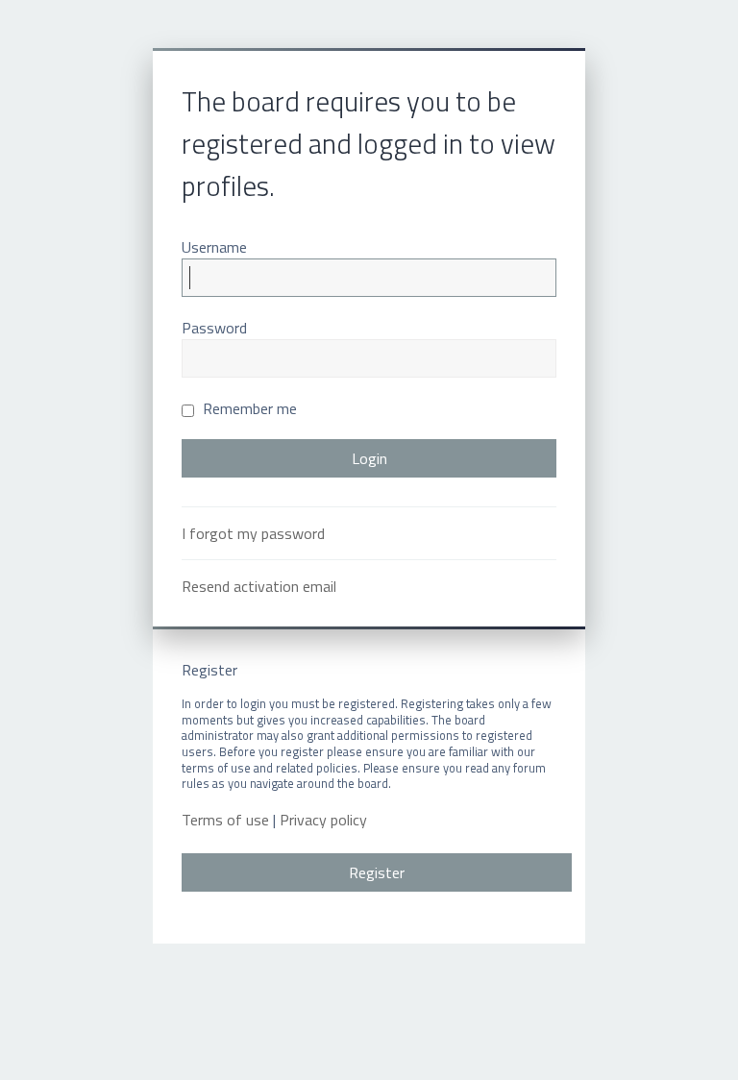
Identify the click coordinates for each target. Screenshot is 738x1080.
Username (214, 246)
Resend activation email (259, 586)
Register (377, 872)
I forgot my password (253, 533)
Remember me (248, 408)
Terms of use (225, 820)
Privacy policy (323, 820)
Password (214, 327)
